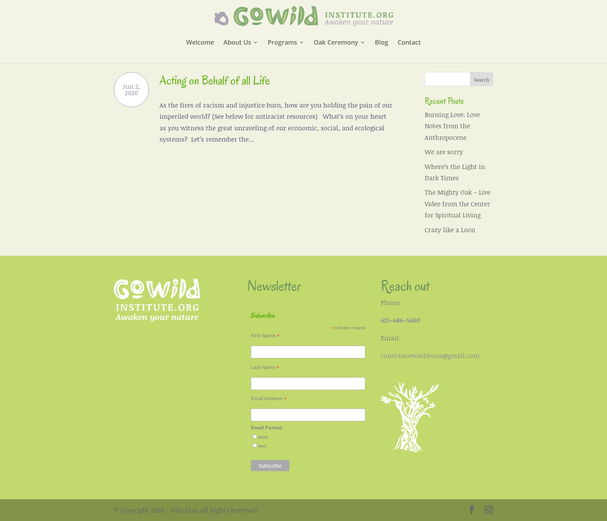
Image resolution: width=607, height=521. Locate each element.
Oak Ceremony (336, 43)
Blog (381, 43)
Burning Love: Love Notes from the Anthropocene (452, 126)
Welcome (200, 43)
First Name (265, 335)
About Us (237, 43)
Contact (409, 43)
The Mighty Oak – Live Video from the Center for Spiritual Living (457, 204)
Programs (282, 43)
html (263, 437)
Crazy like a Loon (450, 229)
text (262, 446)
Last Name (265, 367)
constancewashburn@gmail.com (430, 355)
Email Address (269, 398)
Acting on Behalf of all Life (214, 80)
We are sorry (444, 151)
